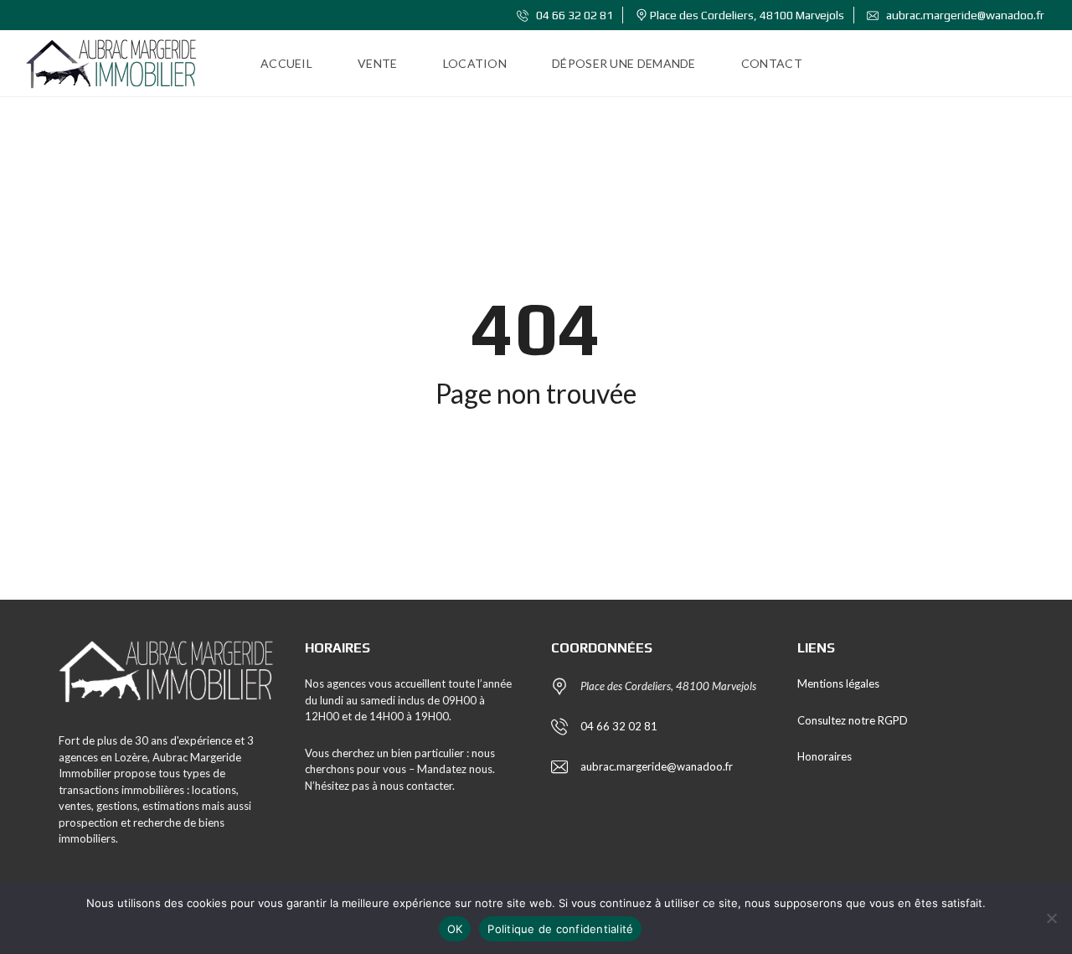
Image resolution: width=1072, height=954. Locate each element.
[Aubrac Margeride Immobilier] (111, 63)
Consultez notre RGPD (852, 720)
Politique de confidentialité (560, 929)
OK (455, 929)
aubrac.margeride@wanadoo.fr (964, 15)
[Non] (1051, 918)
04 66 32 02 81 (573, 15)
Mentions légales (838, 683)
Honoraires (824, 756)
